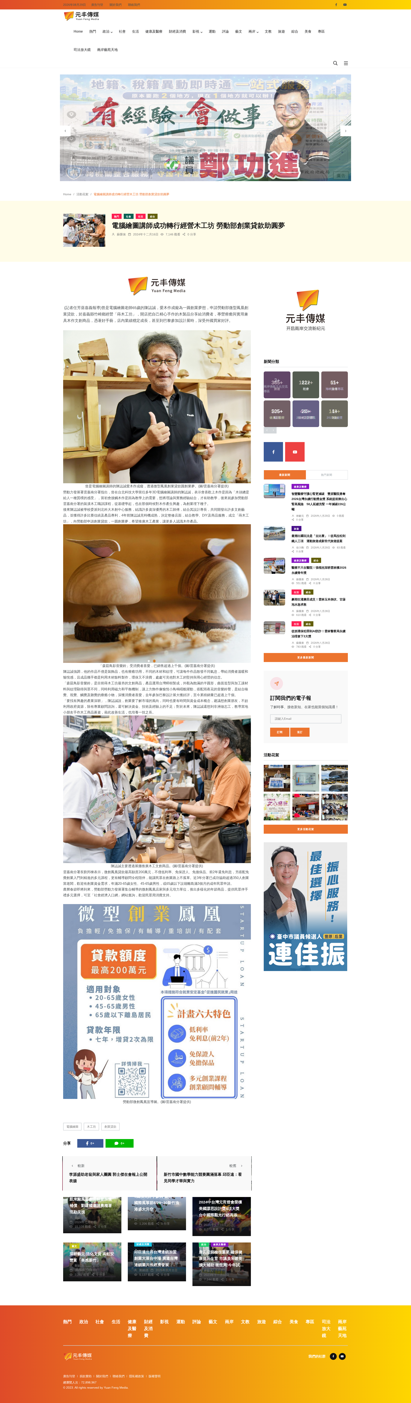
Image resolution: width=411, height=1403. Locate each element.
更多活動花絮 (305, 829)
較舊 (232, 1166)
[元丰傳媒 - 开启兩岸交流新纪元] (81, 15)
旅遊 (281, 31)
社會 (122, 31)
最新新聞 (284, 474)
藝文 (238, 31)
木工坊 (91, 1126)
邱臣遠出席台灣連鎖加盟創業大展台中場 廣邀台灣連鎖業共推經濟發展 (156, 1258)
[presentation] (65, 131)
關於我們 (116, 4)
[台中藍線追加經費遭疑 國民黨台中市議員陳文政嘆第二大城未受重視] (277, 778)
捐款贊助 (86, 1376)
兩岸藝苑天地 (107, 50)
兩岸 (252, 31)
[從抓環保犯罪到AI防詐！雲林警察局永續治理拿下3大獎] (274, 627)
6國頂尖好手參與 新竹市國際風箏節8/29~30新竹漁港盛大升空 (156, 1202)
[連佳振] (305, 906)
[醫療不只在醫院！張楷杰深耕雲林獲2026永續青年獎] (274, 566)
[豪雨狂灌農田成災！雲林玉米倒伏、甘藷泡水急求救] (274, 597)
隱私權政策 (136, 1376)
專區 (321, 31)
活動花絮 (82, 194)
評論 (225, 31)
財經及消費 (177, 31)
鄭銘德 (143, 1214)
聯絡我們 (134, 4)
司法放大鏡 (82, 50)
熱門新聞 (326, 474)
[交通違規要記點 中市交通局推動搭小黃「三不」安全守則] (334, 778)
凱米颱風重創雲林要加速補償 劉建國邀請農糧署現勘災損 (91, 1205)
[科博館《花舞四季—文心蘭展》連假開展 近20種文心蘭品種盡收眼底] (277, 807)
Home (78, 31)
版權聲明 (155, 1376)
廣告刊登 (97, 4)
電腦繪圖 (72, 1126)
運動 (212, 31)
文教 (268, 31)
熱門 (92, 31)
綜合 (294, 31)
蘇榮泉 (121, 234)
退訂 (300, 732)
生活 (135, 31)
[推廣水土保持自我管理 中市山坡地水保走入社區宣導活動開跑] (305, 807)
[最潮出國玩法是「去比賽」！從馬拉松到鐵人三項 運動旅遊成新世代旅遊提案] (274, 533)
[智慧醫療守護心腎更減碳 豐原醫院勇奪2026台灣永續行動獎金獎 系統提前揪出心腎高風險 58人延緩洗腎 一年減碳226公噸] (274, 491)
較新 (81, 1166)
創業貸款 (110, 1126)
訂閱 (280, 732)
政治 (106, 31)
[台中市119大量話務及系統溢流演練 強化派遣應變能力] (334, 807)
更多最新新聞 (305, 657)
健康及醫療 (153, 31)
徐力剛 (300, 547)
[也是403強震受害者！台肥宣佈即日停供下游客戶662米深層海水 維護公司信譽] (305, 778)
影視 (195, 31)
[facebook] (336, 4)
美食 (308, 31)
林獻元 (208, 1220)
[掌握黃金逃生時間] (157, 286)
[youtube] (345, 4)
